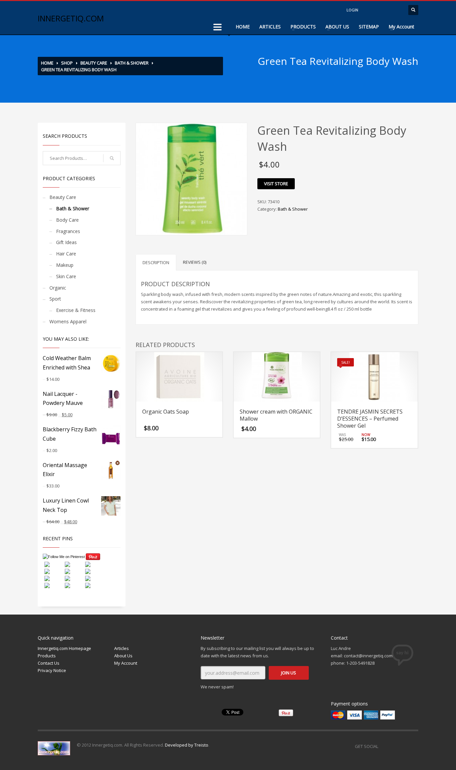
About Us (123, 656)
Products (47, 656)
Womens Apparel (67, 321)
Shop (67, 63)
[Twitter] (400, 746)
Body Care (67, 220)
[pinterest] (397, 10)
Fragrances (68, 231)
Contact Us (48, 663)
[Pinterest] (413, 746)
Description (156, 262)
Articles (121, 648)
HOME (243, 26)
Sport (55, 299)
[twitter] (383, 10)
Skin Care (66, 276)
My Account (401, 26)
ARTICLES (270, 26)
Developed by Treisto (186, 745)
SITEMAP (369, 26)
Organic (57, 288)
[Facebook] (387, 746)
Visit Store (276, 184)
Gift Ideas (66, 242)
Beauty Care (93, 63)
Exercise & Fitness (75, 310)
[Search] (112, 158)
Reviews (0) (194, 262)
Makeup (64, 265)
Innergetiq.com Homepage (64, 648)
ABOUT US (337, 26)
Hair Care (66, 253)
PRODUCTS (303, 26)
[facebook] (370, 10)
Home (47, 63)
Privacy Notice (52, 670)
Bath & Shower (132, 63)
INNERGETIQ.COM (71, 18)
